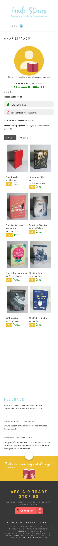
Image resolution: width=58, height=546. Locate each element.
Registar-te (37, 408)
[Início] (29, 12)
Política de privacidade (35, 537)
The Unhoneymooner (16, 273)
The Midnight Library (39, 318)
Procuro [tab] (23, 138)
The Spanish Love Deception (14, 227)
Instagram (18, 535)
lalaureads (9, 437)
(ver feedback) (30, 113)
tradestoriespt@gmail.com (29, 531)
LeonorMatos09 (11, 421)
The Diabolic (12, 177)
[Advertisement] (29, 366)
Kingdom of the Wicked (37, 178)
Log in (15, 26)
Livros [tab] (10, 138)
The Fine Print (36, 273)
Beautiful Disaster (38, 225)
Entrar (26, 408)
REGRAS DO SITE (14, 523)
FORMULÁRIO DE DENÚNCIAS (38, 523)
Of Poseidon (12, 318)
